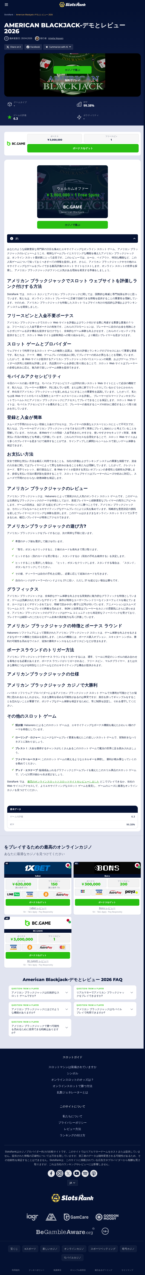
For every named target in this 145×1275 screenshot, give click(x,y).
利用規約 (15, 1270)
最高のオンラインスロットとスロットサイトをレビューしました (63, 781)
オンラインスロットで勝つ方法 (72, 1086)
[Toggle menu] (6, 4)
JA (70, 1182)
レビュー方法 (71, 1129)
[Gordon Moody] (106, 1217)
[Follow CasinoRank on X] (67, 1173)
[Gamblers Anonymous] (50, 1217)
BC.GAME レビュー (38, 961)
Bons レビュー (107, 908)
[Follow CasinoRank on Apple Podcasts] (93, 1173)
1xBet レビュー (38, 908)
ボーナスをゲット (83, 148)
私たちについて (72, 1116)
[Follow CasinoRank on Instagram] (59, 1173)
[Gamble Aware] (65, 1231)
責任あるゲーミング (102, 1270)
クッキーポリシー (36, 1270)
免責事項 (56, 1270)
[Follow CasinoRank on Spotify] (84, 1173)
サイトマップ (126, 1270)
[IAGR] (32, 1217)
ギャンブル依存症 (77, 1270)
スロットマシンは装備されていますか (72, 1067)
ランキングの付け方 (72, 1135)
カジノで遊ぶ (72, 69)
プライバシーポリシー (72, 1122)
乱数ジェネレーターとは (71, 1092)
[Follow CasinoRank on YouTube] (76, 1173)
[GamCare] (75, 1217)
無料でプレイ (72, 80)
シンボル (71, 1073)
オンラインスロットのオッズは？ (72, 1080)
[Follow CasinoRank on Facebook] (50, 1173)
